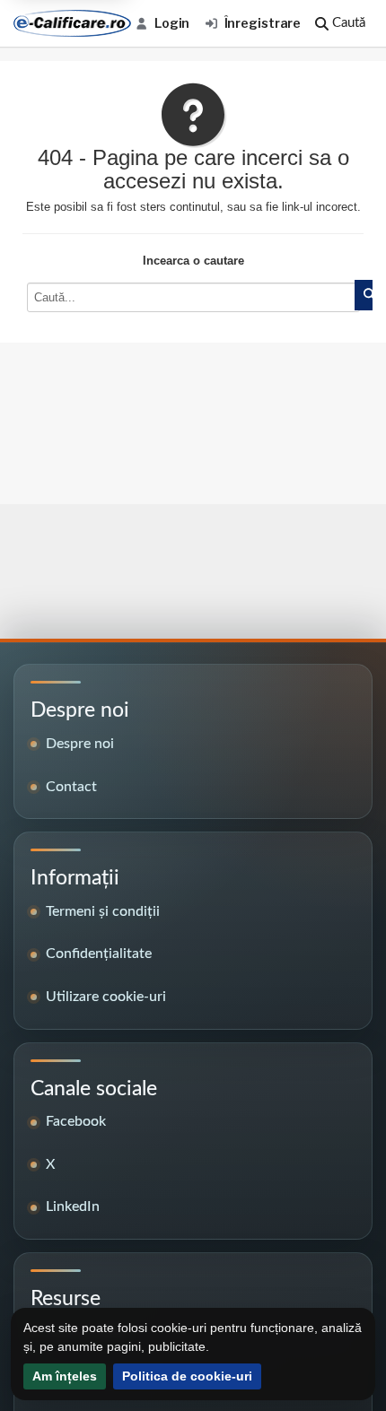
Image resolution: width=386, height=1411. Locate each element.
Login (171, 22)
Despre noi (80, 743)
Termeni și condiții (103, 911)
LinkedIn (73, 1206)
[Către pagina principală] (72, 23)
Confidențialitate (99, 953)
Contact (71, 787)
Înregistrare (263, 22)
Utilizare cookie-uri (106, 996)
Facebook (76, 1121)
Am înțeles (64, 1376)
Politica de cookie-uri (187, 1376)
